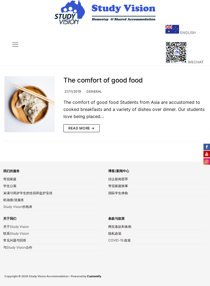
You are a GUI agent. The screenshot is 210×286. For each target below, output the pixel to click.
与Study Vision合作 (17, 247)
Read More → (81, 128)
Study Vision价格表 (17, 207)
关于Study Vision (16, 227)
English (187, 32)
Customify (94, 276)
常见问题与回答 (14, 240)
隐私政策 (114, 233)
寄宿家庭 (9, 179)
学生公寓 (9, 186)
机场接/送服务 (13, 200)
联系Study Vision (16, 233)
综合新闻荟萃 (118, 179)
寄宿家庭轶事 (118, 186)
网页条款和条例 (119, 227)
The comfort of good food (103, 80)
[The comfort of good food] (29, 104)
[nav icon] (15, 45)
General (94, 91)
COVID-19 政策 (119, 240)
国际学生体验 (118, 193)
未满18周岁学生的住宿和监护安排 (27, 193)
